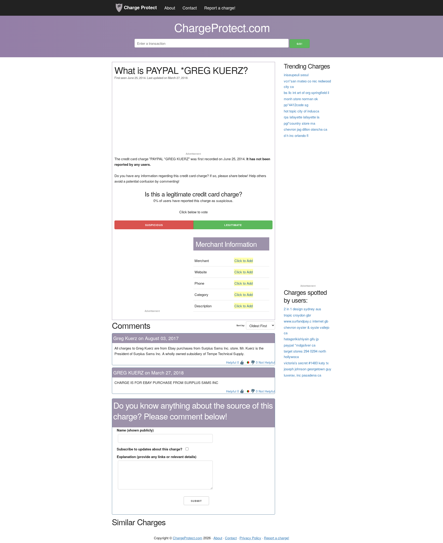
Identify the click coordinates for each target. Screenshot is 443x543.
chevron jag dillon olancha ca (305, 129)
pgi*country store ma (299, 123)
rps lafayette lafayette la (301, 117)
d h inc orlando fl (296, 135)
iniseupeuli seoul (296, 74)
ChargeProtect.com (187, 537)
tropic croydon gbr (297, 315)
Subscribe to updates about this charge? (149, 449)
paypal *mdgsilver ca (299, 345)
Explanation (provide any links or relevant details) (156, 456)
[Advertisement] (193, 118)
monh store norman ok (301, 98)
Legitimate (233, 225)
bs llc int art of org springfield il (306, 92)
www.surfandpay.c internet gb (306, 321)
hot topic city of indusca (301, 111)
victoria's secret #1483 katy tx (306, 362)
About (169, 8)
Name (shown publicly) (135, 430)
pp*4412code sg (296, 104)
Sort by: (240, 325)
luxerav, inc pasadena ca (302, 375)
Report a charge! (219, 8)
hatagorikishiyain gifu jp (301, 338)
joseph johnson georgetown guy (307, 368)
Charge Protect (140, 7)
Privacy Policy (250, 537)
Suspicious (154, 225)
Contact (190, 8)
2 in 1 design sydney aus (302, 308)
